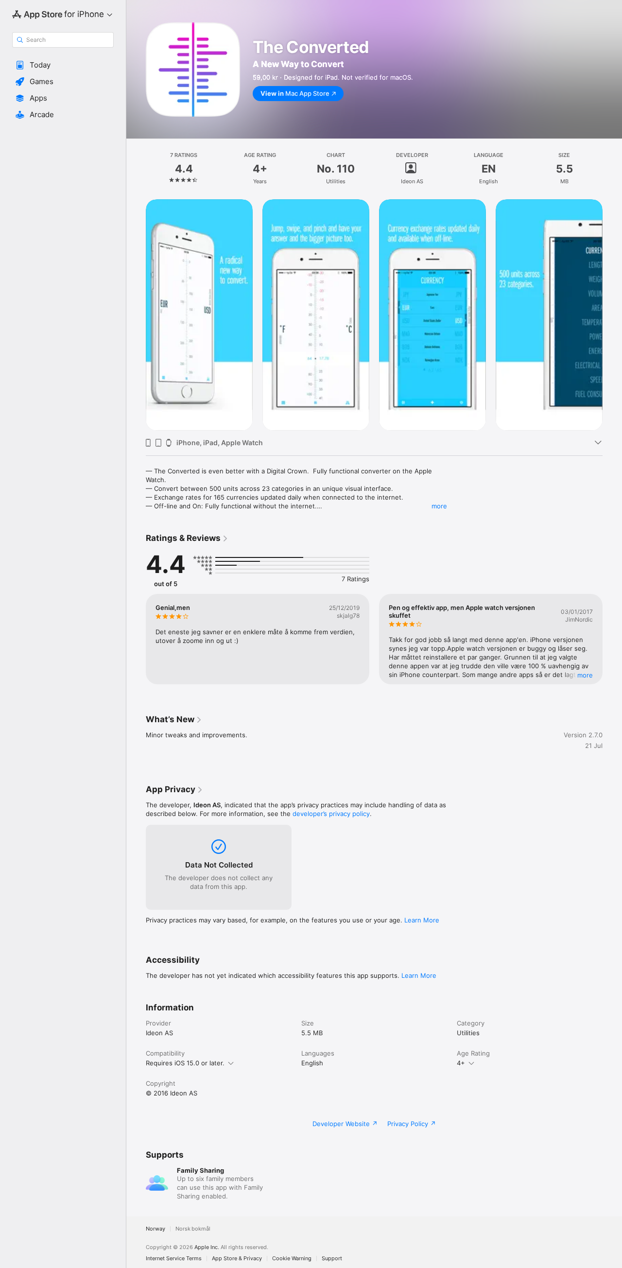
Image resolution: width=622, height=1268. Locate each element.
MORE (585, 675)
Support (332, 1258)
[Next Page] (612, 639)
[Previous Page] (136, 639)
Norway (155, 1229)
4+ (461, 1063)
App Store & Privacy (237, 1258)
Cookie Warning (291, 1258)
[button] (63, 65)
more (439, 506)
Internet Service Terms (174, 1258)
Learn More (421, 920)
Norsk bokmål (192, 1229)
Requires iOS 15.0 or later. (185, 1063)
